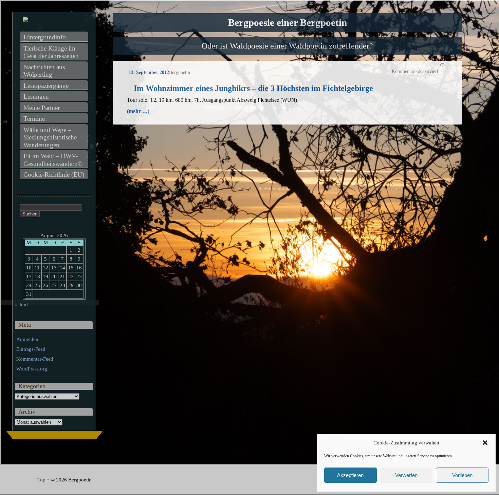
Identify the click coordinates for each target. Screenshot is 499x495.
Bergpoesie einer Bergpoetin (287, 22)
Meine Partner (41, 107)
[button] (485, 442)
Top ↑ (43, 479)
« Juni (21, 304)
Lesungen (36, 96)
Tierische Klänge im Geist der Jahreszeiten (51, 52)
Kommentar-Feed (34, 359)
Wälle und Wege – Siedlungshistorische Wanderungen (50, 137)
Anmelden (27, 339)
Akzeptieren (350, 475)
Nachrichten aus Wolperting (45, 70)
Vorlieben (462, 475)
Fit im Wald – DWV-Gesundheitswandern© (52, 159)
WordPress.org (31, 369)
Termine (34, 118)
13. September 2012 (149, 72)
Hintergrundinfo (44, 37)
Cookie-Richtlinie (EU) (53, 174)
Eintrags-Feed (30, 349)
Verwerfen (406, 475)
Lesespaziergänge (46, 85)
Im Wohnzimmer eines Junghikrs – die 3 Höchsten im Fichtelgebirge (253, 88)
